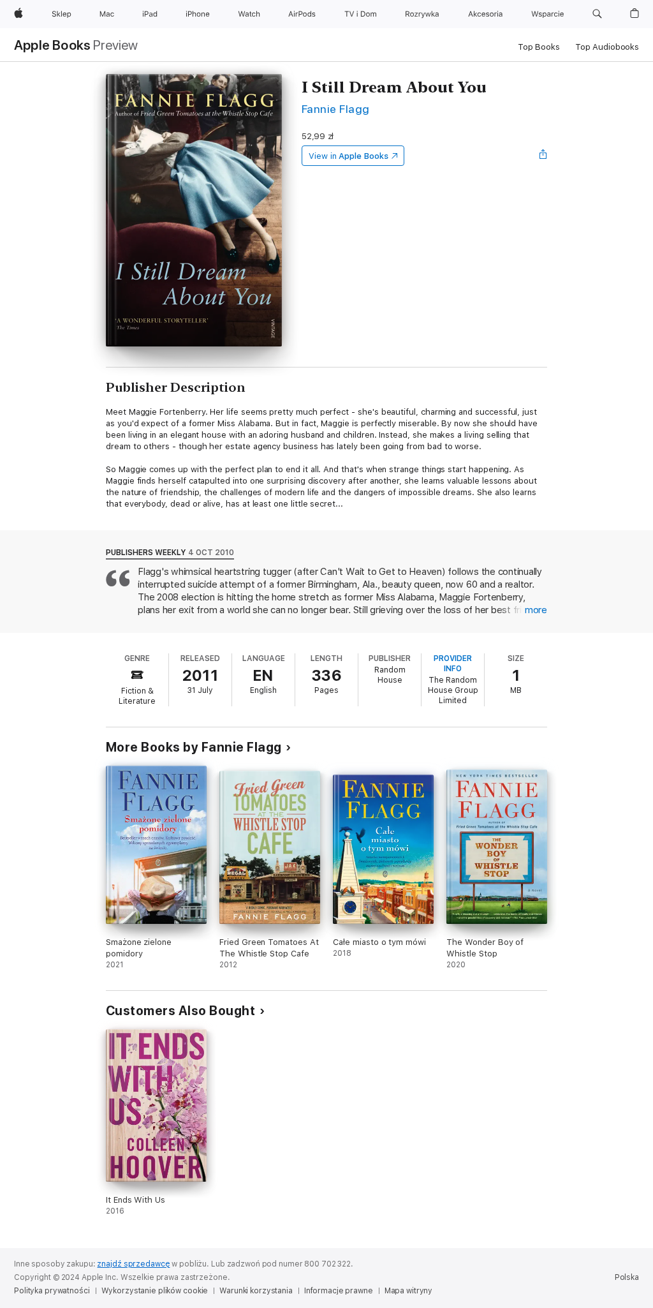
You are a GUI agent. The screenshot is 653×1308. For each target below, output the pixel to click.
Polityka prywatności (52, 1290)
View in (348, 156)
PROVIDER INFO (453, 663)
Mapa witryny (409, 1290)
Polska (627, 1277)
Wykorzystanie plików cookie (155, 1290)
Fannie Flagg (336, 108)
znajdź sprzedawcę (133, 1264)
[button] (597, 14)
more (536, 610)
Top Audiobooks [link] (607, 47)
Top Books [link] (539, 47)
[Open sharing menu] (543, 156)
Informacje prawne (338, 1290)
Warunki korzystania (256, 1290)
